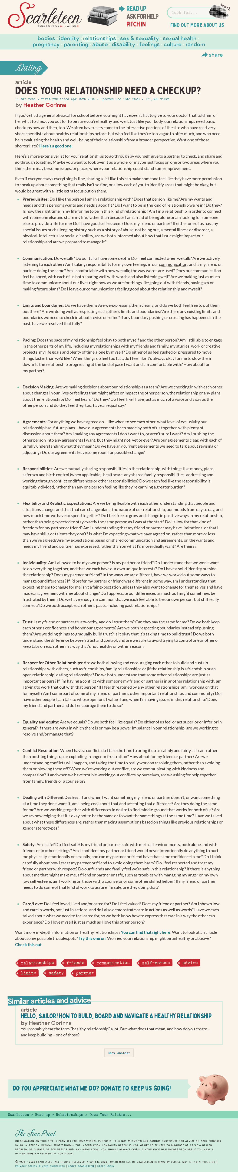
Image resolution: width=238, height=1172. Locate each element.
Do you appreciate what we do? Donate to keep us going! (92, 1088)
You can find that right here (145, 932)
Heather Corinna (44, 104)
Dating (28, 68)
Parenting (76, 44)
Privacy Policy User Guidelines (40, 1166)
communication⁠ (173, 264)
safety (56, 972)
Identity (69, 38)
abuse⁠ (128, 229)
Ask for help (142, 16)
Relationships (99, 38)
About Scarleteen (81, 1166)
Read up (136, 8)
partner (85, 972)
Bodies (46, 38)
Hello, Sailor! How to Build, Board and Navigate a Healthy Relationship (116, 1016)
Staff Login (105, 1166)
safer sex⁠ (30, 474)
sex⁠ (206, 282)
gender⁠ (29, 828)
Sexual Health (179, 38)
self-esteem (156, 962)
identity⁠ (195, 568)
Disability (123, 44)
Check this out (28, 944)
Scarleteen (18, 1115)
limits (28, 972)
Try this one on (92, 938)
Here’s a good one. (56, 145)
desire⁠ (121, 809)
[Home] (45, 15)
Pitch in (136, 24)
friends (75, 962)
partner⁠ (173, 156)
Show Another (119, 1053)
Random (195, 44)
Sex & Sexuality (139, 38)
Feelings (149, 44)
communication (113, 962)
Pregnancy (46, 44)
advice (190, 962)
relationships (37, 962)
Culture (173, 44)
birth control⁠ (57, 474)
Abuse (100, 44)
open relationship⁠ (38, 674)
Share (216, 54)
